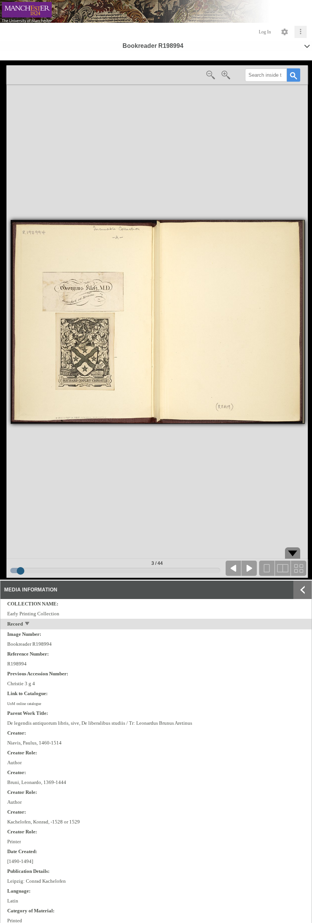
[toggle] (27, 624)
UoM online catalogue (24, 704)
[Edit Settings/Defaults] (284, 32)
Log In (265, 32)
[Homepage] (156, 11)
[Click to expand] (300, 32)
